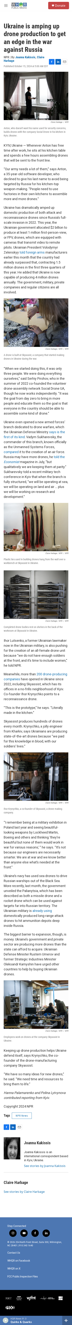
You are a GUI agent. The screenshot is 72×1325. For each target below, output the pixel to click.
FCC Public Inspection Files (22, 1276)
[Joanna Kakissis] (12, 1148)
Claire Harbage (16, 1182)
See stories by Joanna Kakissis (45, 1166)
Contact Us (13, 1252)
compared (11, 452)
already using (42, 911)
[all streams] (67, 1320)
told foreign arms (32, 252)
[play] (5, 1320)
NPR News (22, 1115)
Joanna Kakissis (25, 57)
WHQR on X (13, 1268)
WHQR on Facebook (18, 1260)
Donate (60, 5)
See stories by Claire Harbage (24, 1192)
